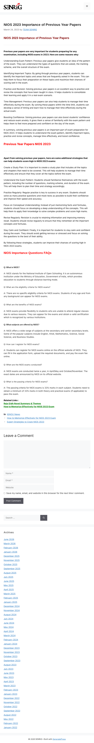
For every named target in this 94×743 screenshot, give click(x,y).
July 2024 (8, 619)
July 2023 (8, 669)
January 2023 (10, 694)
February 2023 (11, 690)
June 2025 (9, 581)
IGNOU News (13, 414)
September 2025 (12, 568)
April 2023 (9, 681)
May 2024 (9, 627)
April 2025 (9, 589)
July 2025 (8, 577)
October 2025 (10, 564)
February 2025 (11, 598)
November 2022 (12, 702)
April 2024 (9, 631)
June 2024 (9, 623)
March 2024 (10, 635)
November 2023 (12, 652)
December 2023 (12, 648)
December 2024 (12, 606)
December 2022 (11, 698)
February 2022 (11, 723)
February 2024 (11, 639)
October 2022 (10, 706)
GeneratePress (59, 739)
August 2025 (10, 573)
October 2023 (10, 656)
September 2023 (12, 660)
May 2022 (8, 719)
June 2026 (9, 539)
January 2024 (10, 644)
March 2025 (9, 594)
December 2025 (11, 556)
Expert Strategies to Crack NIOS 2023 (25, 422)
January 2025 (10, 602)
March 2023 (10, 685)
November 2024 (12, 610)
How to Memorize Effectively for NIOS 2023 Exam (29, 406)
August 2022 (10, 715)
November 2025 (12, 560)
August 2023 (10, 665)
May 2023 (9, 677)
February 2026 (11, 548)
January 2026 (10, 552)
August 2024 (10, 614)
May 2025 (8, 585)
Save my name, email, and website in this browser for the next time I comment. (45, 493)
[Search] (43, 518)
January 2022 (10, 727)
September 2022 (12, 711)
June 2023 (9, 673)
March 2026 (10, 543)
